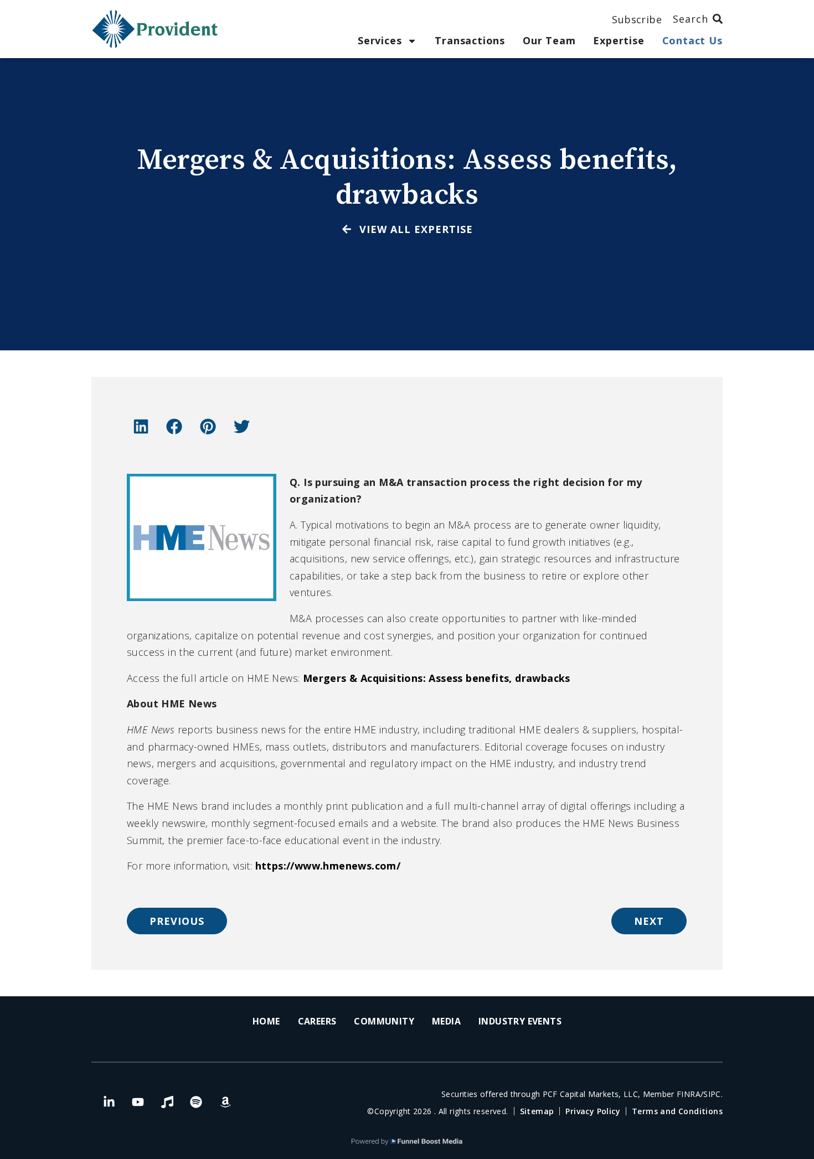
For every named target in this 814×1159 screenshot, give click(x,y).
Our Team (549, 40)
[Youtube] (138, 1102)
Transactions (470, 40)
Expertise (618, 40)
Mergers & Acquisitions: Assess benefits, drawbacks (438, 678)
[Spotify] (196, 1102)
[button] (140, 426)
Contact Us (692, 40)
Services (379, 40)
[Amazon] (225, 1102)
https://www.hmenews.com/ (328, 865)
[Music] (167, 1102)
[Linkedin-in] (109, 1102)
